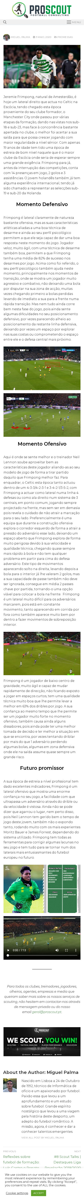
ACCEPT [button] (38, 1193)
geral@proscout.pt (46, 1012)
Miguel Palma (20, 37)
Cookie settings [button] (17, 1193)
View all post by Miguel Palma (42, 1137)
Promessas (65, 37)
